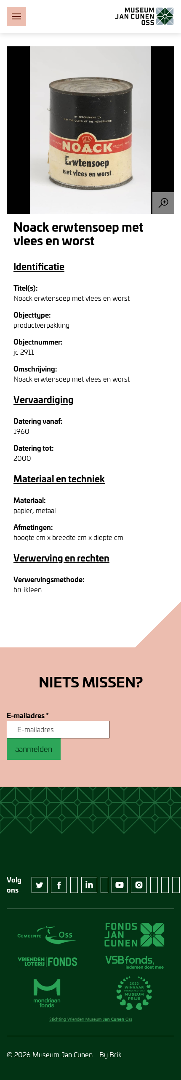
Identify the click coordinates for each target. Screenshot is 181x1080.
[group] (90, 130)
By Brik (110, 1054)
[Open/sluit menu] (16, 16)
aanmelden (33, 749)
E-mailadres (28, 715)
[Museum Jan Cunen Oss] (144, 16)
